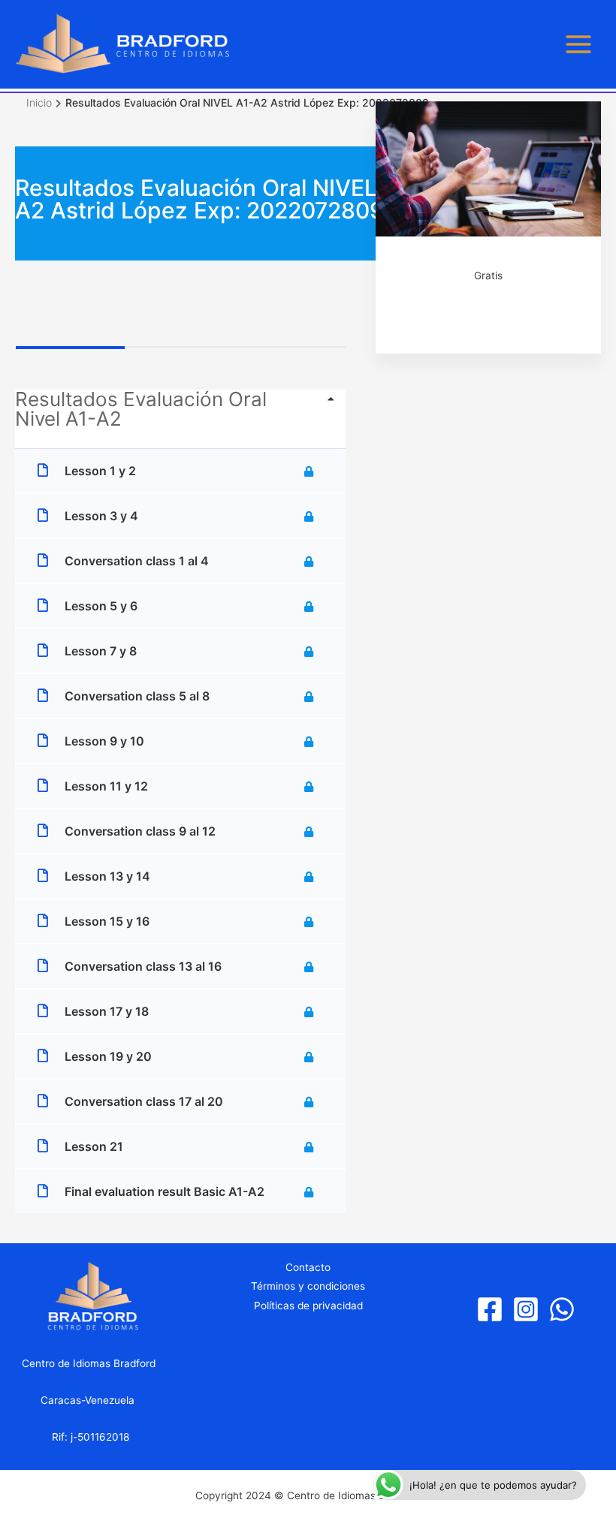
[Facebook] (489, 1309)
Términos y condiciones (308, 1286)
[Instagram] (525, 1309)
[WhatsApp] (561, 1309)
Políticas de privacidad (308, 1306)
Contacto (308, 1267)
